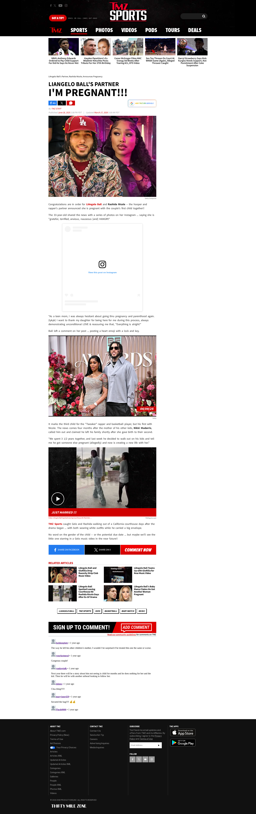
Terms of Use (56, 739)
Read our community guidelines (121, 634)
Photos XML (56, 789)
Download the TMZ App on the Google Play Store (182, 742)
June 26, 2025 (64, 112)
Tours (173, 30)
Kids (97, 611)
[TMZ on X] (55, 6)
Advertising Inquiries (99, 743)
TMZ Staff (56, 108)
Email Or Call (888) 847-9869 (82, 18)
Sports (79, 30)
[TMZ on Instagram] (66, 5)
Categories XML (57, 772)
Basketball (110, 611)
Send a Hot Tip (97, 735)
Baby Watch (127, 611)
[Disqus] (102, 675)
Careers (93, 739)
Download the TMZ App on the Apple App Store (182, 732)
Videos (129, 30)
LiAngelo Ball (66, 611)
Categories (55, 768)
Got (58, 18)
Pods (151, 30)
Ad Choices (55, 743)
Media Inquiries (97, 747)
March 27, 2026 (101, 112)
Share (68, 549)
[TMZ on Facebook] (50, 6)
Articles (53, 751)
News (56, 30)
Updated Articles (58, 760)
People (53, 781)
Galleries (54, 776)
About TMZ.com (58, 731)
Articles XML (56, 756)
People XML (55, 785)
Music (142, 611)
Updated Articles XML (60, 764)
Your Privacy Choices (66, 747)
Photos (104, 30)
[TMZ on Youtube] (60, 5)
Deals (194, 30)
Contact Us (95, 731)
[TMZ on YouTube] (145, 759)
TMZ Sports (55, 524)
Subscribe (159, 745)
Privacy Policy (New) (59, 735)
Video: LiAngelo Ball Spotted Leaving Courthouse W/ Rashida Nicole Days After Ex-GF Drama (70, 518)
